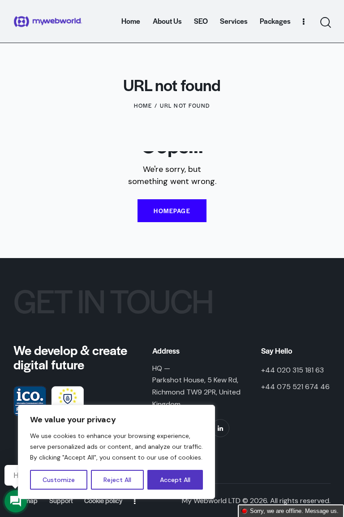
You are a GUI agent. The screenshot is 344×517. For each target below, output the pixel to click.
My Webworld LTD (211, 500)
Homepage (172, 210)
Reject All (117, 480)
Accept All (175, 480)
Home (143, 105)
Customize (59, 480)
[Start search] (325, 23)
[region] (116, 452)
